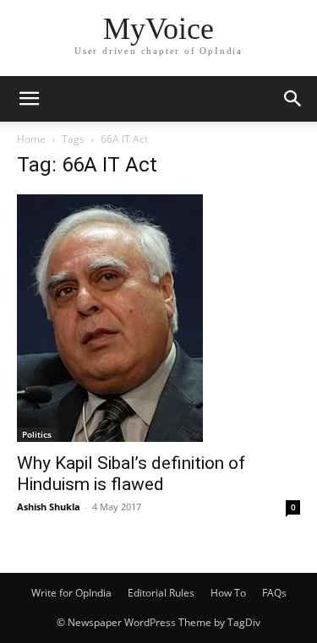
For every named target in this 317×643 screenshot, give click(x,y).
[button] (29, 99)
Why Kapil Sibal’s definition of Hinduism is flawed (131, 473)
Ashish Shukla (48, 506)
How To (228, 593)
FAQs (274, 593)
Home (31, 139)
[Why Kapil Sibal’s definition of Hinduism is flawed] (158, 318)
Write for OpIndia (71, 593)
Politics (37, 434)
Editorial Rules (161, 593)
